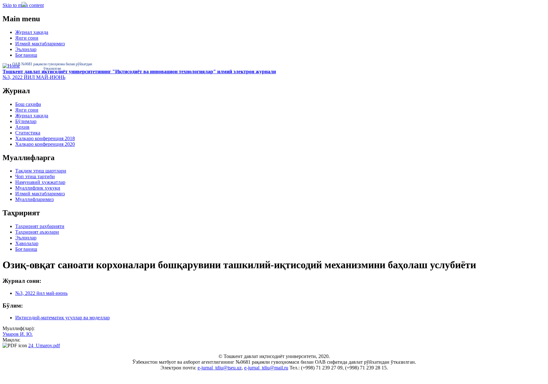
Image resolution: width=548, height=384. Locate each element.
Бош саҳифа (28, 104)
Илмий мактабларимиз (40, 43)
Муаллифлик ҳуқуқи (37, 188)
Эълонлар (25, 49)
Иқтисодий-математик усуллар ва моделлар (62, 317)
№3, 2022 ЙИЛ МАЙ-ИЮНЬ (34, 77)
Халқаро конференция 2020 (45, 144)
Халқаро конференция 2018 (45, 138)
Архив (22, 127)
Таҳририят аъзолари (37, 232)
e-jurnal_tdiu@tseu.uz (220, 367)
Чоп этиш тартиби (35, 176)
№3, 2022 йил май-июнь (41, 293)
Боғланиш (26, 55)
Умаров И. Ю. (18, 334)
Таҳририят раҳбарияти (39, 226)
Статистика (27, 132)
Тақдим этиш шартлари (40, 170)
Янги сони (26, 38)
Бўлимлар (25, 121)
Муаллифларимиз (34, 199)
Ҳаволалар (26, 243)
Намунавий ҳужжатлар (40, 182)
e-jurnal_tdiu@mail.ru (266, 367)
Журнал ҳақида (31, 32)
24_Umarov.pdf (44, 345)
